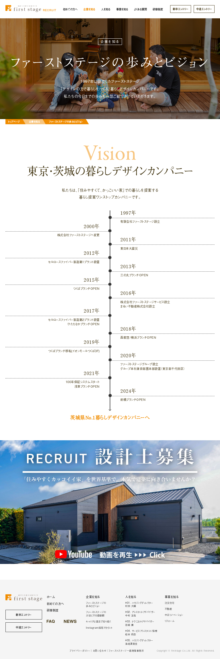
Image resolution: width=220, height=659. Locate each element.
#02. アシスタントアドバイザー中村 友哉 (140, 613)
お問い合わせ (99, 650)
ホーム (51, 597)
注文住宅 (169, 602)
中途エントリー (204, 9)
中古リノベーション (174, 614)
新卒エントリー (181, 9)
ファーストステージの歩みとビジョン (96, 604)
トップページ (14, 121)
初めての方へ (70, 9)
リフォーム (169, 620)
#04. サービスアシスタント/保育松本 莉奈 (141, 632)
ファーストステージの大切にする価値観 (96, 613)
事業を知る (122, 9)
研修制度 (158, 9)
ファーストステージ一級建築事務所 (126, 650)
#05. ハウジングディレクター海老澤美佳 (139, 641)
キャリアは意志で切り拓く (98, 621)
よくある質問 (140, 9)
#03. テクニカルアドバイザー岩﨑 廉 (139, 622)
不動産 (168, 608)
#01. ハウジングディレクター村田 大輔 (139, 604)
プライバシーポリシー (80, 650)
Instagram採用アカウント (99, 627)
